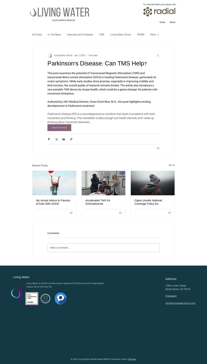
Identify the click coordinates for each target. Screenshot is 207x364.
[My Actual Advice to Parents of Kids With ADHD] (54, 183)
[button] (172, 22)
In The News (54, 34)
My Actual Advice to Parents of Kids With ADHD (53, 202)
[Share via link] (71, 139)
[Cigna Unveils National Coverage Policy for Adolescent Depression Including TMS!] (153, 183)
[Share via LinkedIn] (63, 139)
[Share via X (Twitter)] (56, 139)
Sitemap (132, 359)
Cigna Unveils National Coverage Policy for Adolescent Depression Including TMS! (148, 202)
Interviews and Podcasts (80, 34)
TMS (101, 34)
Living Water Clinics (120, 34)
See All (172, 165)
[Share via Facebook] (48, 139)
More (153, 34)
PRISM (140, 34)
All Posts (37, 34)
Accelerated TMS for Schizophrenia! (97, 202)
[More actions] (158, 55)
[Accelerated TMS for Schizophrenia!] (103, 183)
